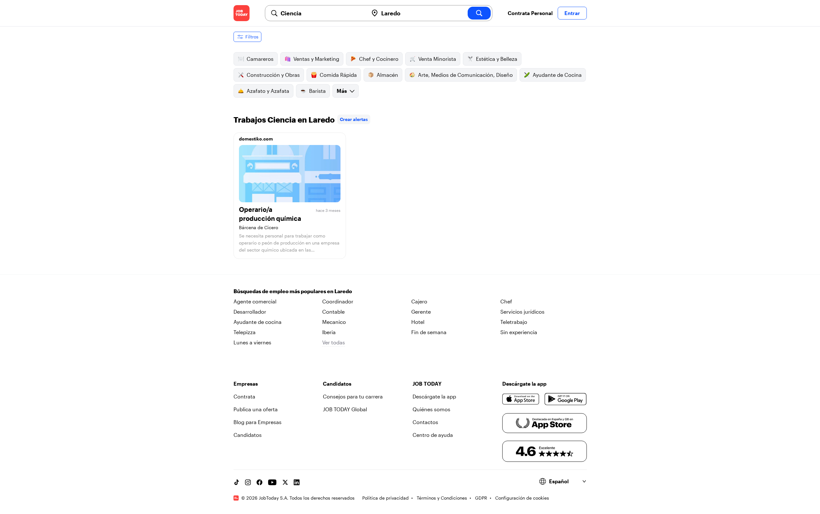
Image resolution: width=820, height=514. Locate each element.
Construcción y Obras (273, 75)
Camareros (260, 59)
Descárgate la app (434, 396)
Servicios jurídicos (522, 312)
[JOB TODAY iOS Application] (521, 399)
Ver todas (333, 342)
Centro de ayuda (433, 435)
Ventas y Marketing (316, 59)
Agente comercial (255, 301)
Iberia (329, 332)
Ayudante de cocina (258, 322)
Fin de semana (429, 332)
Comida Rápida (338, 75)
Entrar (572, 13)
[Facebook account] (259, 482)
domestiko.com (256, 138)
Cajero (419, 301)
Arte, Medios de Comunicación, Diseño (465, 75)
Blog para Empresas (258, 422)
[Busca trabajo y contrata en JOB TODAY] (242, 13)
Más (342, 91)
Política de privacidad (385, 498)
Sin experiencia (518, 332)
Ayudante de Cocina (557, 75)
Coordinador (337, 301)
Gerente (421, 312)
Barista (317, 91)
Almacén (387, 75)
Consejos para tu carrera (353, 396)
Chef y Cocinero (378, 59)
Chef (506, 301)
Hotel (417, 322)
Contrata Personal (530, 13)
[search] (479, 13)
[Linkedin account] (296, 482)
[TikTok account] (236, 482)
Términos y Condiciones (442, 498)
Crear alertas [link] (354, 119)
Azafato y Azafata (268, 91)
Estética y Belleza (496, 59)
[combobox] (322, 13)
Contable (333, 312)
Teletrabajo (513, 322)
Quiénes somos (431, 409)
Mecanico (334, 322)
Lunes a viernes (252, 342)
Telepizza (245, 332)
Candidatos (248, 435)
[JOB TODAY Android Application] (565, 399)
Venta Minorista (437, 59)
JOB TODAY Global (345, 409)
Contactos (425, 422)
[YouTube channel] (272, 482)
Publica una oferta (256, 409)
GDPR (481, 498)
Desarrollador (250, 312)
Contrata (244, 396)
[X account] (285, 482)
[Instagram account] (248, 482)
